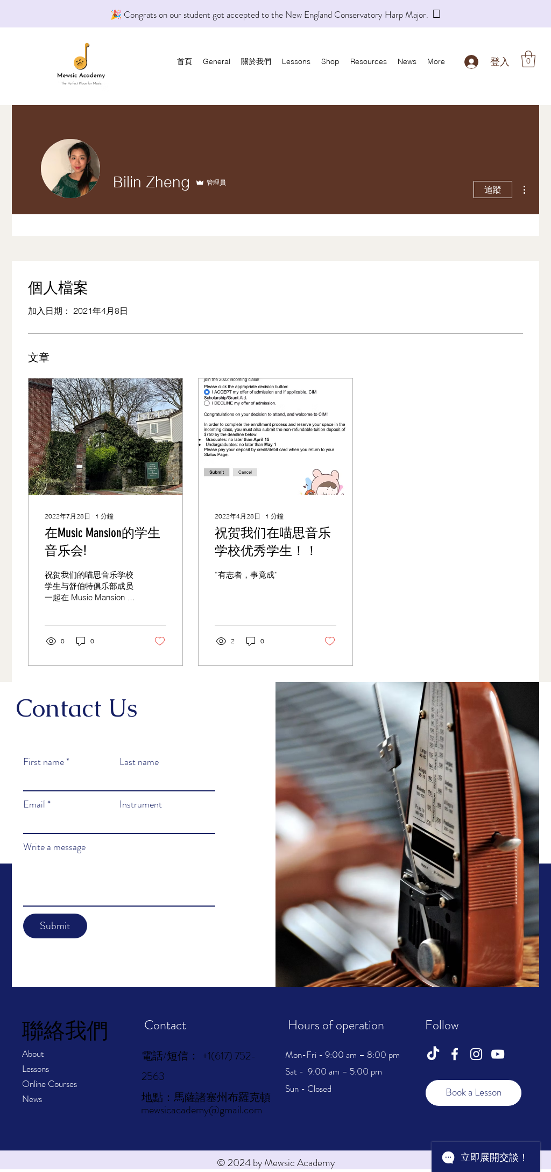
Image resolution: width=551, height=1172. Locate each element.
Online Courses (49, 1083)
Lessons (35, 1068)
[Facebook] (455, 1054)
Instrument (140, 804)
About (33, 1053)
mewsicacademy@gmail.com (201, 1110)
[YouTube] (498, 1054)
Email (37, 804)
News (32, 1098)
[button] (528, 59)
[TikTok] (433, 1054)
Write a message (54, 847)
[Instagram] (476, 1054)
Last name (139, 762)
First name (46, 762)
